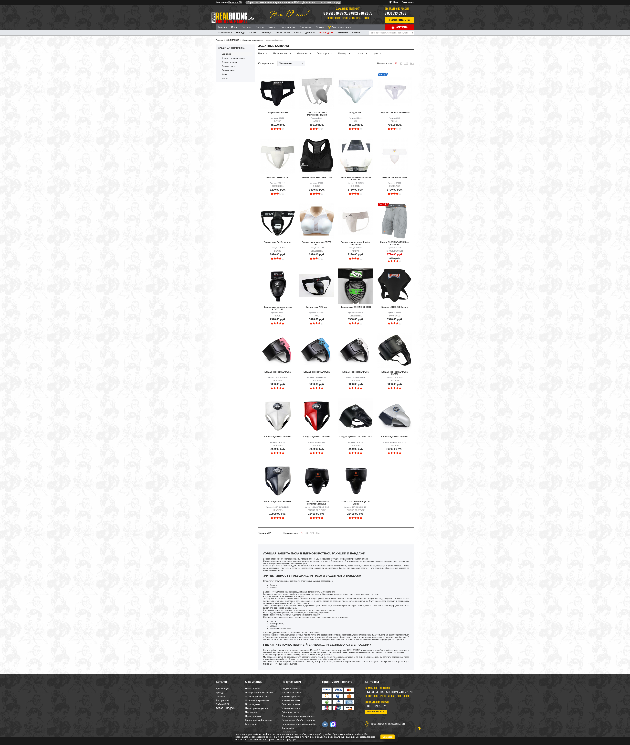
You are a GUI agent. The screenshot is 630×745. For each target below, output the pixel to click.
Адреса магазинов (341, 27)
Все (412, 63)
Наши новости (252, 688)
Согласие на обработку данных (298, 720)
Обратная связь (290, 712)
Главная (222, 27)
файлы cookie (261, 734)
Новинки (343, 33)
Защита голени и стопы (233, 58)
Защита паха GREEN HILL (277, 177)
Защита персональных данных (298, 716)
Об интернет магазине (257, 696)
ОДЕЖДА (240, 33)
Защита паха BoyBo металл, (278, 242)
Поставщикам (288, 27)
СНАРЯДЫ (266, 33)
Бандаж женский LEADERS (277, 372)
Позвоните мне (399, 20)
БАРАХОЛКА (222, 704)
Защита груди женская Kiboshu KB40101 (355, 178)
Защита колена (229, 62)
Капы (224, 74)
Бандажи (226, 54)
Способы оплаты (291, 704)
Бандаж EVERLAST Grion (394, 177)
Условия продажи (291, 696)
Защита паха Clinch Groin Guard (394, 112)
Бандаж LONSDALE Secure (394, 307)
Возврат (272, 27)
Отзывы (320, 27)
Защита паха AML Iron (316, 307)
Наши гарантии (253, 716)
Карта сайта (288, 728)
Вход (396, 2)
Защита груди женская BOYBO (317, 177)
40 (401, 63)
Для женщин (222, 688)
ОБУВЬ (253, 33)
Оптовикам (306, 27)
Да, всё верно (309, 2)
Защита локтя (228, 66)
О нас (234, 27)
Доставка (246, 27)
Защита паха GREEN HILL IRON (356, 307)
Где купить (250, 724)
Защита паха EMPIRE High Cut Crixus (355, 502)
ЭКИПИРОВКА (225, 33)
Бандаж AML (355, 112)
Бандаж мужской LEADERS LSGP (355, 437)
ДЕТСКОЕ (310, 33)
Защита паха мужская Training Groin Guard (355, 243)
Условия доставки (291, 700)
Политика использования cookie (299, 724)
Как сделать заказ (291, 692)
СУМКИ (297, 33)
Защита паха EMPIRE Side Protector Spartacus (316, 502)
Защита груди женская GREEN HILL (317, 243)
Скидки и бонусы (291, 688)
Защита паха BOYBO (278, 112)
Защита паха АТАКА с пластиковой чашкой (316, 113)
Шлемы (225, 78)
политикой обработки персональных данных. (328, 736)
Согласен (387, 736)
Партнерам (251, 712)
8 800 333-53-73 (395, 14)
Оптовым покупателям (257, 700)
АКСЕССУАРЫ (283, 33)
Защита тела (228, 70)
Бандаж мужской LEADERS (277, 437)
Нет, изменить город (330, 2)
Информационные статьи (259, 692)
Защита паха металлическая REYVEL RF (278, 308)
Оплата (260, 27)
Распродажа (326, 33)
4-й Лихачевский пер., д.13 (395, 724)
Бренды (356, 33)
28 (396, 63)
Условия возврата (291, 708)
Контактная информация (258, 720)
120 (406, 63)
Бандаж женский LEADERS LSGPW (394, 373)
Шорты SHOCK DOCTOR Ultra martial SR (394, 243)
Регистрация (408, 2)
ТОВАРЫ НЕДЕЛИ (225, 708)
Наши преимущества (256, 708)
